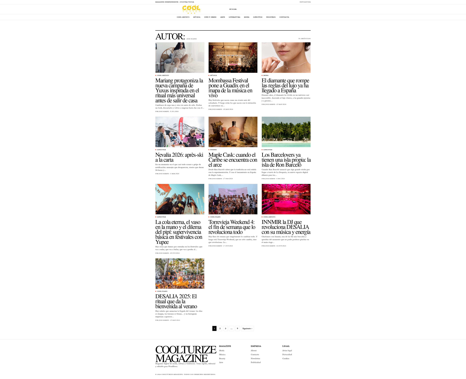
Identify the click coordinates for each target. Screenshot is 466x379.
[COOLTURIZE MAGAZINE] (191, 9)
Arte (222, 17)
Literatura (234, 17)
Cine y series (210, 17)
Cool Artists (183, 17)
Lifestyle (257, 17)
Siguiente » (247, 328)
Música (196, 17)
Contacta (284, 17)
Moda (246, 17)
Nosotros (271, 17)
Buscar (233, 9)
